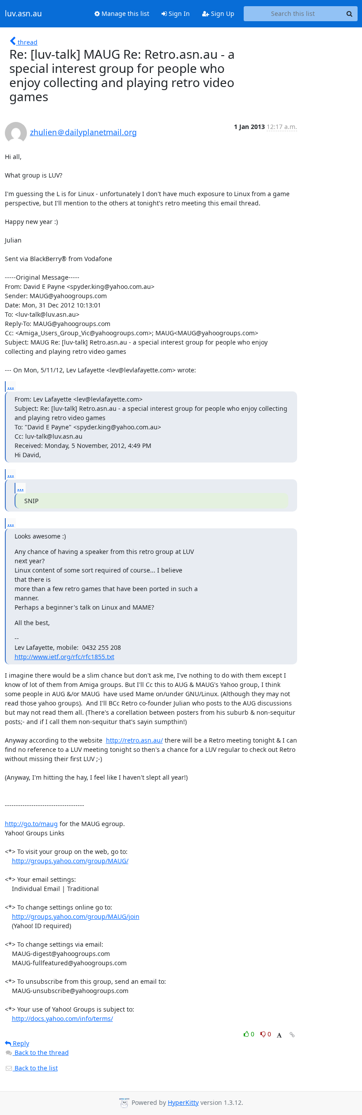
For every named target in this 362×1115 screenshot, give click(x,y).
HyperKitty (183, 1102)
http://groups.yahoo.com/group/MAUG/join (76, 916)
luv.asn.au (23, 13)
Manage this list (124, 13)
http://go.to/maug (31, 823)
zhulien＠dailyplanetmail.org (83, 132)
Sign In (178, 13)
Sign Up (221, 13)
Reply (20, 1043)
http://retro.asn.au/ (134, 740)
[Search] (350, 13)
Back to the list (35, 1068)
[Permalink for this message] (292, 1035)
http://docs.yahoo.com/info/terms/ (62, 1018)
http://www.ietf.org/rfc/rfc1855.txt (64, 656)
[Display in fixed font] (279, 1035)
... (11, 386)
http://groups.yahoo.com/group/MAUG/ (70, 861)
